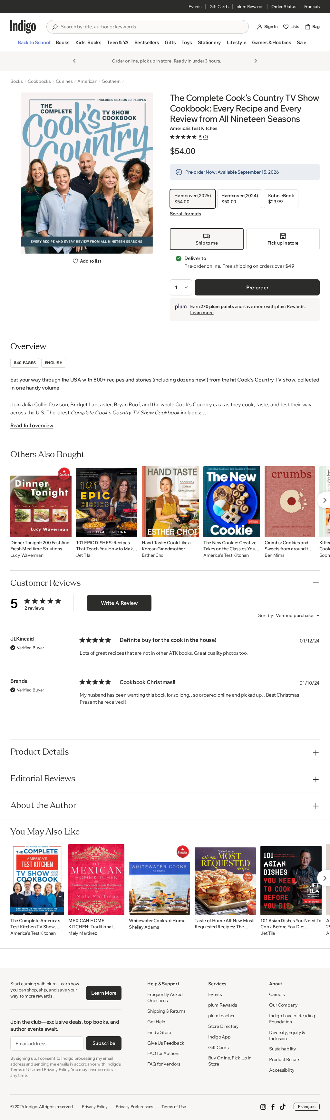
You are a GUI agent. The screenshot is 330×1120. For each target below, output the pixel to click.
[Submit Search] (55, 27)
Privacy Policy (94, 1106)
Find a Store (159, 1032)
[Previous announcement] (74, 61)
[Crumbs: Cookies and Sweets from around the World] (290, 501)
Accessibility (281, 1070)
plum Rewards (250, 6)
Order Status (283, 6)
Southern (111, 81)
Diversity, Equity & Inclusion (287, 1035)
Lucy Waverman (26, 555)
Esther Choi (153, 555)
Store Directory (223, 1026)
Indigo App (219, 1037)
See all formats (185, 213)
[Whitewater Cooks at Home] (159, 879)
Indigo (31, 1106)
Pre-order (257, 287)
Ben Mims (275, 555)
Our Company (283, 1005)
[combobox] (152, 27)
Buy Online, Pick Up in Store (229, 1061)
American (87, 81)
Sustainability (282, 1049)
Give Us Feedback (165, 1043)
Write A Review (119, 603)
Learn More (104, 993)
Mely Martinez (82, 933)
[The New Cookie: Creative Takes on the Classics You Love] (231, 501)
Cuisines (64, 81)
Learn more (201, 312)
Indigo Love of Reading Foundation (292, 1019)
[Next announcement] (255, 61)
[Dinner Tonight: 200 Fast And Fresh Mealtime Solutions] (41, 501)
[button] (34, 45)
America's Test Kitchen (193, 128)
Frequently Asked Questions (165, 997)
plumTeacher (221, 1016)
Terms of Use (173, 1106)
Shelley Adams (144, 927)
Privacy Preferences (134, 1106)
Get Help (156, 1022)
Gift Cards (218, 6)
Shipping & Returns (166, 1011)
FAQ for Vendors (163, 1064)
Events (195, 6)
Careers (277, 994)
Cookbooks (39, 81)
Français (312, 6)
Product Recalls (284, 1059)
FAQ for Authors (163, 1053)
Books (16, 81)
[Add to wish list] (65, 530)
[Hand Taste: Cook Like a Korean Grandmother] (170, 501)
